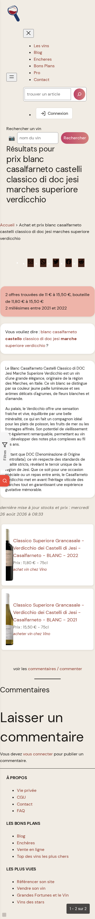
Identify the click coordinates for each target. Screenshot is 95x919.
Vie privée (26, 790)
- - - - (48, 548)
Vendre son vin (31, 888)
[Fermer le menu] (28, 33)
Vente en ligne (30, 849)
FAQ (21, 810)
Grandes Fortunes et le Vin (43, 895)
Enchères (26, 843)
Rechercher (75, 138)
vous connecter (38, 754)
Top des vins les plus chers (43, 856)
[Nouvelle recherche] (5, 481)
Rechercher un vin (23, 128)
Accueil (7, 225)
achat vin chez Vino (30, 569)
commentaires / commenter (55, 669)
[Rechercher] (79, 94)
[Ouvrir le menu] (11, 77)
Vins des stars (30, 902)
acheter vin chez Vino (31, 633)
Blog (21, 836)
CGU (21, 797)
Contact (24, 804)
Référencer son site (35, 881)
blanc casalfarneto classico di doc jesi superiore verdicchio (41, 338)
